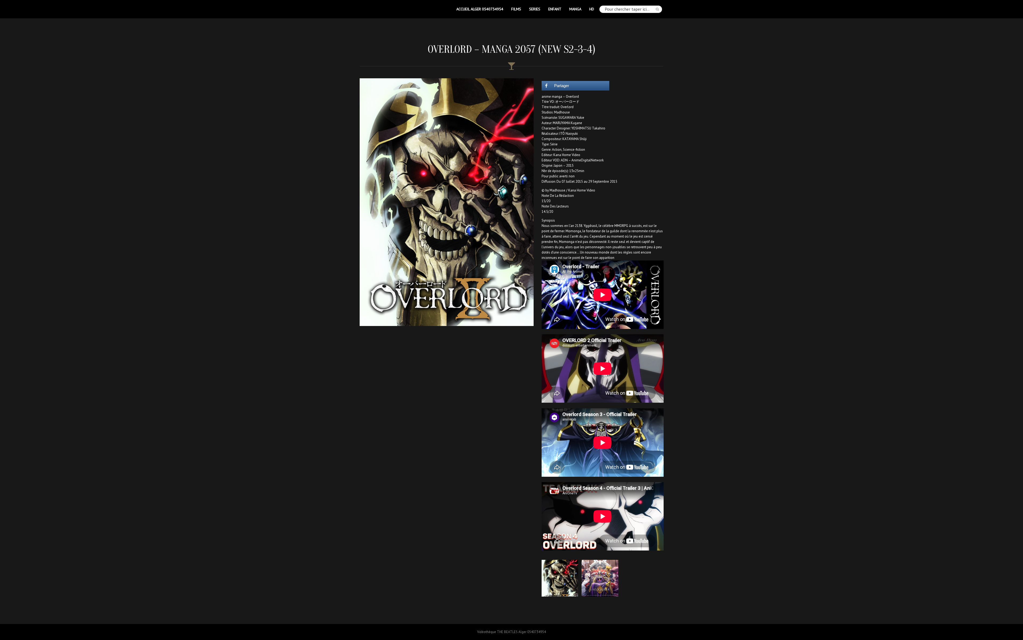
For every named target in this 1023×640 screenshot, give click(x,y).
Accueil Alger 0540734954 (479, 8)
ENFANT (554, 8)
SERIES (534, 8)
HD (591, 8)
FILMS (516, 8)
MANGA (575, 8)
